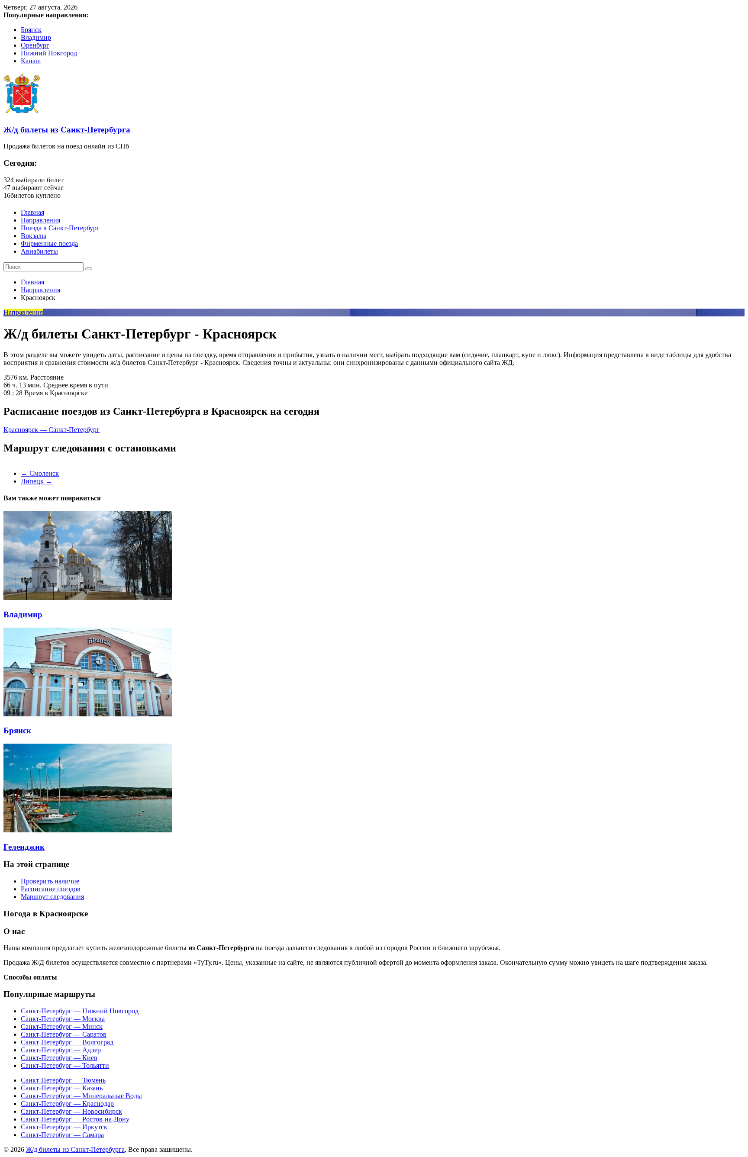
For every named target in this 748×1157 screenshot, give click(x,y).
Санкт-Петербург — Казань (62, 1088)
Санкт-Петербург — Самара (62, 1134)
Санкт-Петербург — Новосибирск (71, 1111)
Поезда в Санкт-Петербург (60, 228)
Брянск (31, 29)
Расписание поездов (51, 889)
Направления (40, 220)
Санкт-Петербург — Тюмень (63, 1080)
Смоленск (40, 473)
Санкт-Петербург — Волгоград (67, 1042)
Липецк (36, 481)
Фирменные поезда (49, 243)
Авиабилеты (39, 251)
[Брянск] (87, 714)
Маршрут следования (52, 896)
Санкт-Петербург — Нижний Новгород (80, 1011)
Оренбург (35, 45)
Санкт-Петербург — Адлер (61, 1050)
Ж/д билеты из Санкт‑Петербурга (66, 129)
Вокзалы (33, 235)
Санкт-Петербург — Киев (59, 1057)
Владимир (36, 37)
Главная (32, 212)
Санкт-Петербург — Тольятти (65, 1065)
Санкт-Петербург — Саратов (63, 1034)
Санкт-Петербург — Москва (63, 1018)
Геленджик (24, 846)
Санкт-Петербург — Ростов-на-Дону (75, 1119)
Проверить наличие (50, 881)
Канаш (31, 60)
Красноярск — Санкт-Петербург (51, 429)
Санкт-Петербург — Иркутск (64, 1127)
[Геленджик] (87, 830)
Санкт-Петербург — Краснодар (67, 1103)
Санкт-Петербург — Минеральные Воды (81, 1095)
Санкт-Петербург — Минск (62, 1026)
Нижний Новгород (49, 53)
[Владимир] (87, 597)
